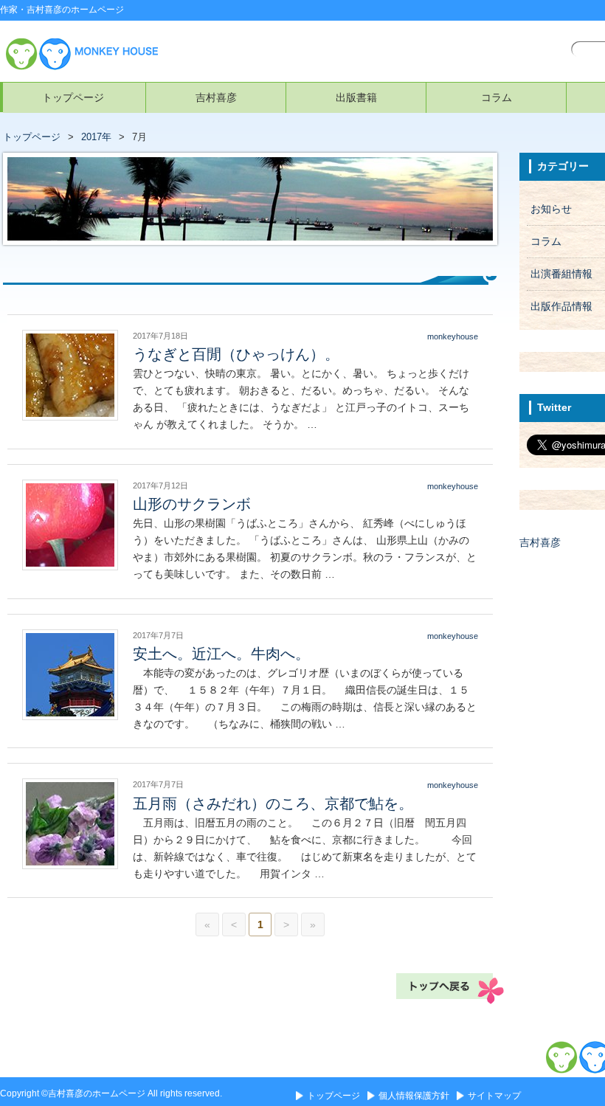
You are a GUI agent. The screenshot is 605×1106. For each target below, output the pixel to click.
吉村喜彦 (216, 97)
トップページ (73, 97)
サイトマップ (494, 1095)
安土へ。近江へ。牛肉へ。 (221, 654)
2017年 (96, 136)
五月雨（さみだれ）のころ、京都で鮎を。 (273, 803)
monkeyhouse (452, 336)
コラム (496, 97)
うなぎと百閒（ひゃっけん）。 (236, 354)
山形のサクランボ (192, 504)
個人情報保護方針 (413, 1095)
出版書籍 (356, 97)
